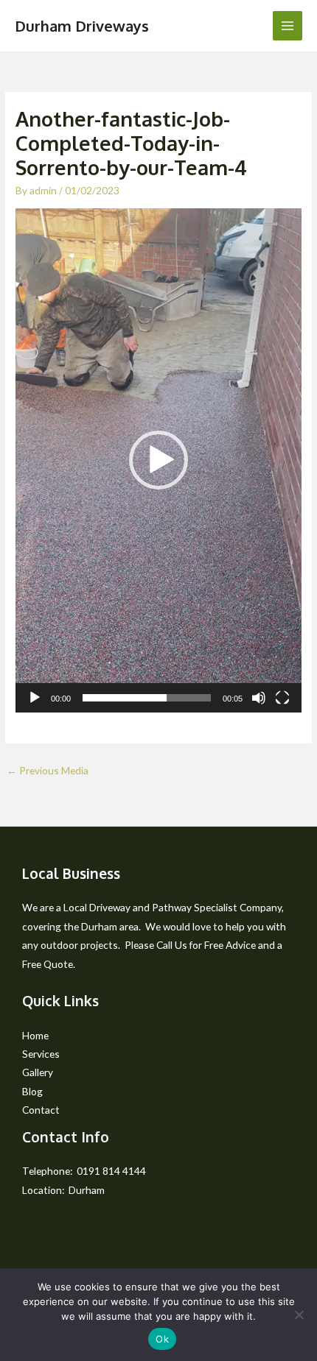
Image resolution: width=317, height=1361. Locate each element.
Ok (162, 1339)
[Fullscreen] (282, 697)
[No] (298, 1314)
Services (41, 1053)
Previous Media (47, 770)
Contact (41, 1109)
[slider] (147, 697)
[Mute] (258, 697)
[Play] (34, 697)
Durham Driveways (82, 25)
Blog (32, 1091)
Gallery (37, 1072)
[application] (158, 460)
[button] (158, 460)
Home (35, 1035)
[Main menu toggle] (288, 26)
